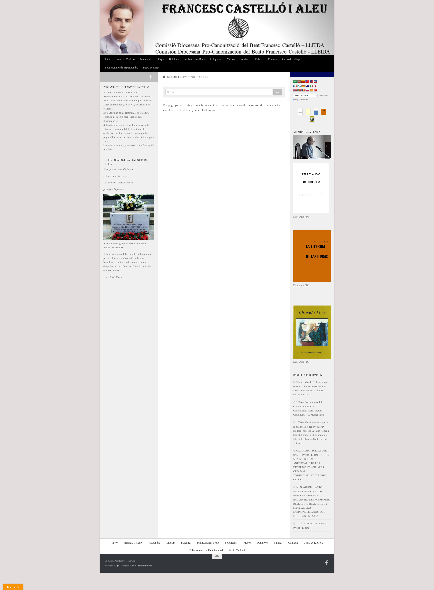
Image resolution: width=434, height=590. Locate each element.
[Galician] (299, 86)
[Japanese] (315, 86)
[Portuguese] (299, 90)
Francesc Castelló (125, 59)
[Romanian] (303, 90)
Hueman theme (145, 565)
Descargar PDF (301, 216)
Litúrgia (160, 59)
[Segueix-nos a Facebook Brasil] (151, 77)
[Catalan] (303, 81)
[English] (311, 81)
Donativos (244, 59)
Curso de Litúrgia (291, 59)
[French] (295, 86)
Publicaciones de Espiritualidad (121, 67)
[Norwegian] (295, 90)
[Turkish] (315, 90)
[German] (303, 86)
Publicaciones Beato (194, 59)
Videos (231, 59)
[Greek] (307, 86)
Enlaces (259, 59)
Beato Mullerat (151, 67)
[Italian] (311, 86)
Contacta (273, 59)
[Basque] (299, 81)
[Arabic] (295, 81)
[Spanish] (311, 90)
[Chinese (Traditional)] (307, 81)
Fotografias (216, 59)
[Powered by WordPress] (118, 566)
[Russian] (307, 90)
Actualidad (145, 59)
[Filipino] (315, 81)
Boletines (174, 59)
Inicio (108, 59)
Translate (304, 100)
